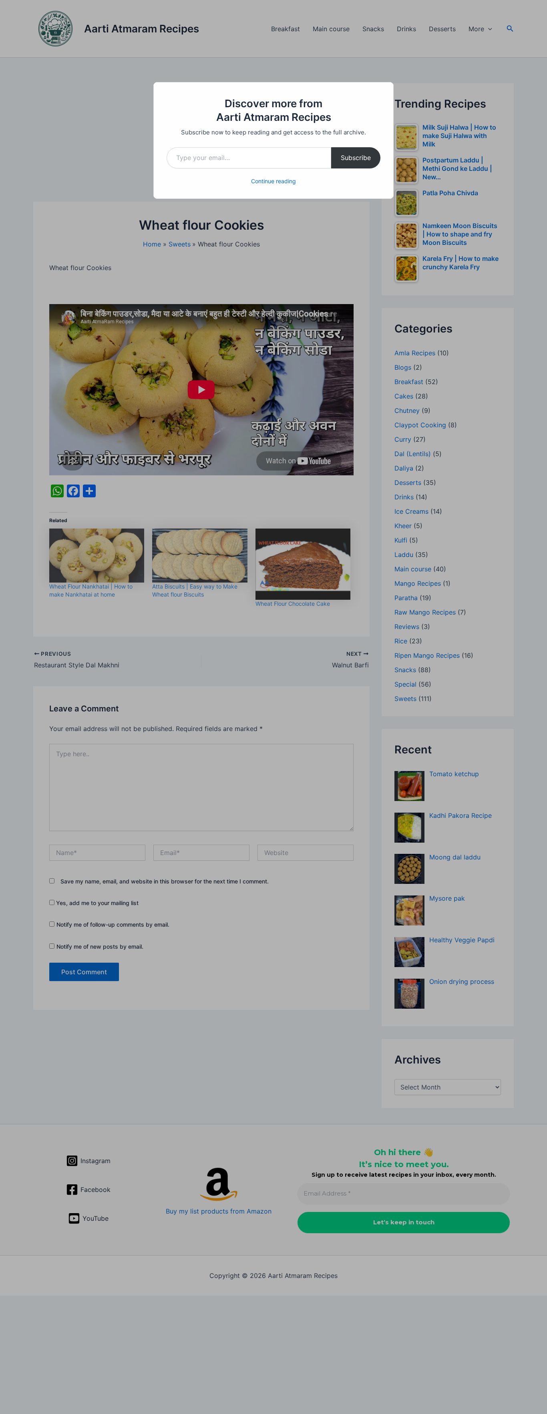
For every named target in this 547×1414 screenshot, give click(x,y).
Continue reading (273, 181)
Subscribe (356, 158)
